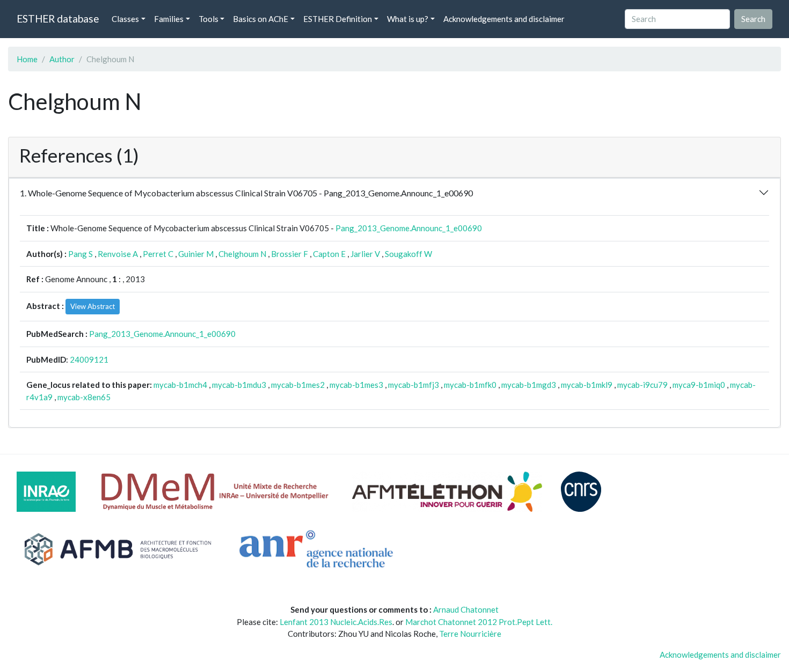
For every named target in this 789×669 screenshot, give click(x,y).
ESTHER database (58, 18)
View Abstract (92, 306)
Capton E (329, 254)
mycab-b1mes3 (356, 384)
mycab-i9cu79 (642, 384)
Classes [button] (125, 19)
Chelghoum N (242, 254)
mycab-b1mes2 (298, 384)
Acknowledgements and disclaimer (504, 19)
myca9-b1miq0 (699, 384)
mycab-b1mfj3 (413, 384)
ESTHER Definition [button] (337, 19)
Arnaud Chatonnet (466, 609)
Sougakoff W (408, 254)
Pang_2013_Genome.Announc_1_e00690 (408, 228)
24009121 (89, 359)
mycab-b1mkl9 (586, 384)
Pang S (80, 254)
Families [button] (169, 19)
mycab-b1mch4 (180, 384)
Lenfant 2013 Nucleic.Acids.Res (336, 622)
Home (27, 59)
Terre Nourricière (470, 633)
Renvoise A (118, 254)
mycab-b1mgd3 (528, 384)
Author (62, 59)
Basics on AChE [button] (260, 19)
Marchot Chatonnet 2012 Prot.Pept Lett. (478, 622)
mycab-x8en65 (84, 397)
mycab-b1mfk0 (470, 384)
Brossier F (289, 254)
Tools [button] (208, 19)
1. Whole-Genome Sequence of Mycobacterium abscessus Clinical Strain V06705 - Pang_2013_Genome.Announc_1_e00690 (246, 193)
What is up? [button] (407, 19)
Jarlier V (365, 254)
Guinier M (196, 254)
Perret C (158, 254)
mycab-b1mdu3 (239, 384)
